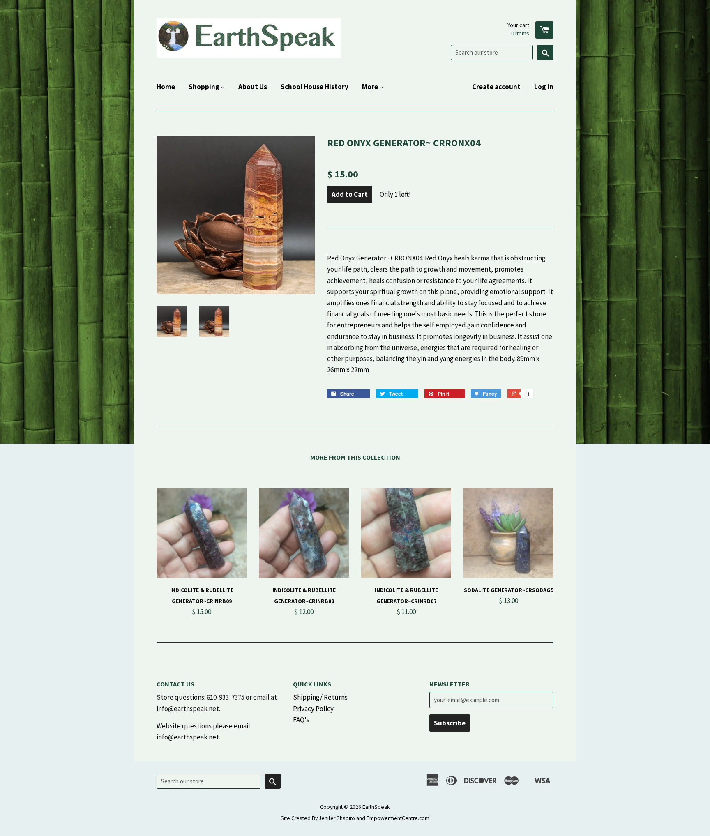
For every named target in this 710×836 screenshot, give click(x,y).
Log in (543, 86)
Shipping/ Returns (320, 697)
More (370, 86)
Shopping (205, 86)
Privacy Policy (313, 708)
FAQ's (301, 719)
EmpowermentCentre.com (398, 818)
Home (166, 86)
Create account (496, 86)
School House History (314, 86)
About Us (252, 86)
